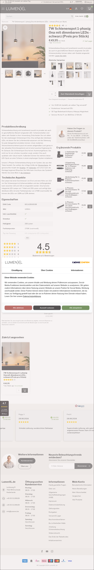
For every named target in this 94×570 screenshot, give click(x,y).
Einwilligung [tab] (17, 270)
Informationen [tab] (77, 270)
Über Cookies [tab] (47, 270)
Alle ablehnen (18, 308)
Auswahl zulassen (47, 308)
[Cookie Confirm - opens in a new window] (80, 262)
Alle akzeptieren (75, 308)
